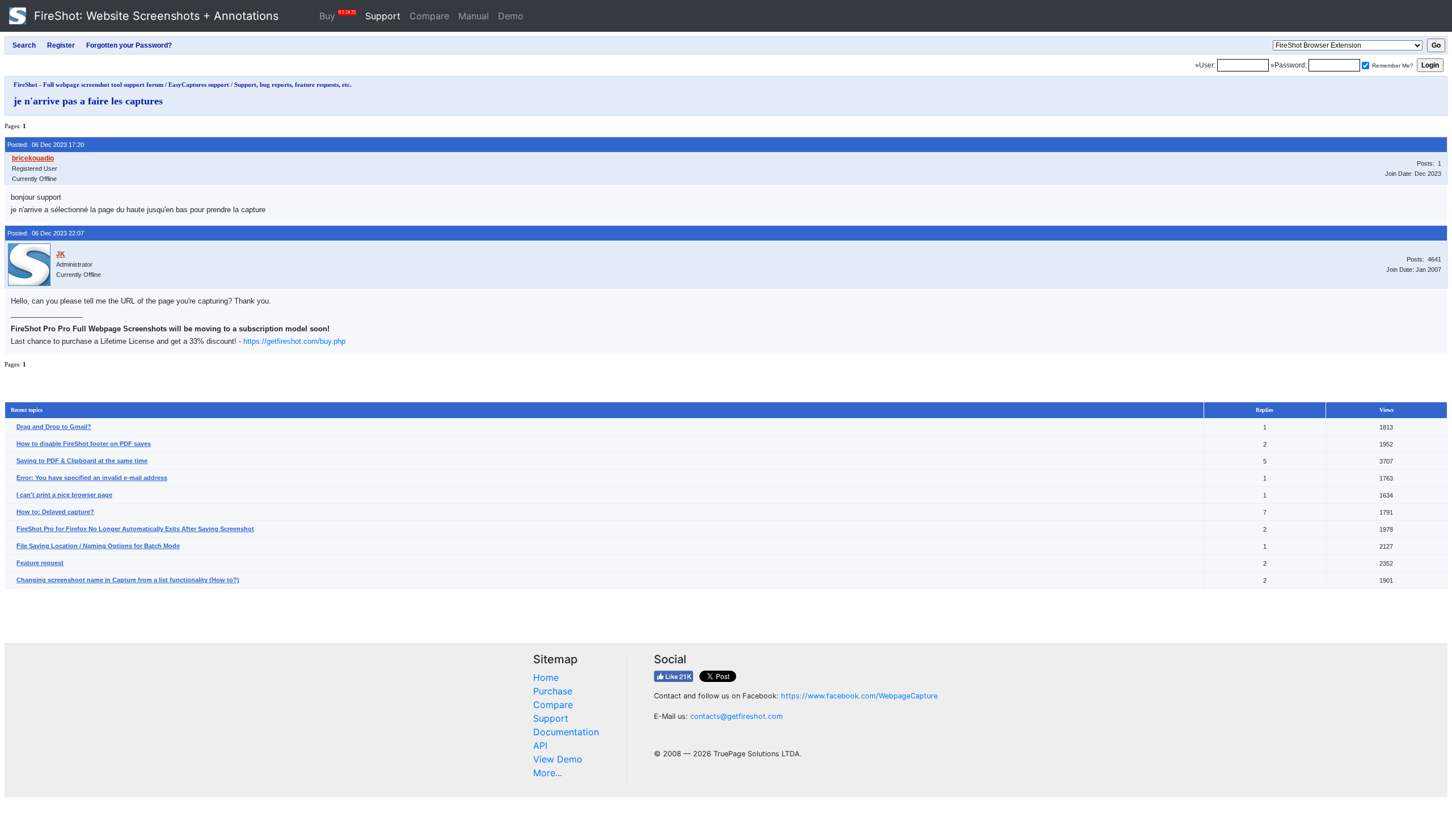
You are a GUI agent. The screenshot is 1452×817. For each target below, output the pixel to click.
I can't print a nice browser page (64, 494)
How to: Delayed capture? (55, 511)
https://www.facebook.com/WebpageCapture (859, 696)
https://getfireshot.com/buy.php (294, 341)
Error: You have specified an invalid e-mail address (91, 477)
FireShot (154, 16)
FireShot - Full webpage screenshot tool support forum (88, 84)
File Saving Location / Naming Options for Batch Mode (98, 545)
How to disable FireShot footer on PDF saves (83, 443)
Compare (429, 16)
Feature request (40, 562)
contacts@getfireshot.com (736, 716)
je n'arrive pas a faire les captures (88, 101)
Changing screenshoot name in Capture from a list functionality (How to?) (127, 579)
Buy (337, 16)
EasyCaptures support (198, 84)
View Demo (558, 759)
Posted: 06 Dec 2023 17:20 (45, 144)
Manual (473, 16)
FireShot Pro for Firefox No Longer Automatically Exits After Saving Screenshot (135, 528)
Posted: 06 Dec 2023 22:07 (45, 233)
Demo (511, 16)
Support (382, 16)
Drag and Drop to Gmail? (53, 426)
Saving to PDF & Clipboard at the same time (81, 460)
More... (547, 772)
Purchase (552, 691)
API (540, 745)
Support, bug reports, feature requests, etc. (293, 84)
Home (546, 677)
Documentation (566, 732)
